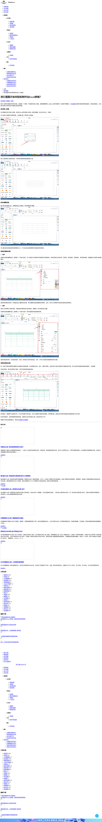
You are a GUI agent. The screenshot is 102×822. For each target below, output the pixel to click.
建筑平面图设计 (14, 35)
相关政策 (6, 658)
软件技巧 (6, 79)
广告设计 (12, 38)
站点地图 (6, 656)
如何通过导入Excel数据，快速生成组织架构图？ (13, 619)
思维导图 (6, 6)
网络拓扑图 (13, 48)
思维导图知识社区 (11, 73)
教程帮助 (6, 654)
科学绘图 (12, 65)
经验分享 (6, 603)
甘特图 (11, 55)
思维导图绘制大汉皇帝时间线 (8, 624)
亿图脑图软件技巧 (11, 82)
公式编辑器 (7, 578)
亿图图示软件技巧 (11, 80)
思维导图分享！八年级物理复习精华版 (11, 630)
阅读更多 (3, 455)
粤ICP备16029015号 (21, 664)
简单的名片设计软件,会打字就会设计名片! (12, 531)
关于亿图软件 (7, 661)
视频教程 (6, 607)
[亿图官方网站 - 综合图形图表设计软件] (8, 3)
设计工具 (6, 10)
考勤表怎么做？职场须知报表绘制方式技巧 (12, 447)
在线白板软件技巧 (11, 84)
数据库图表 (7, 591)
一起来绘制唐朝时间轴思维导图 (9, 636)
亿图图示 (8, 101)
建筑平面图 (7, 587)
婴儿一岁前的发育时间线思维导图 (10, 642)
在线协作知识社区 (11, 77)
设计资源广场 (10, 75)
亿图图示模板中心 (11, 71)
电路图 (11, 45)
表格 (12, 101)
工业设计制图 (7, 583)
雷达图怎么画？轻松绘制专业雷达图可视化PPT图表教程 (15, 476)
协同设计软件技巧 (11, 86)
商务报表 (12, 27)
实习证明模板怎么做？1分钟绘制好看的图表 (12, 562)
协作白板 (6, 12)
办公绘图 (6, 8)
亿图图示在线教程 (23, 420)
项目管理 (6, 610)
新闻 (5, 592)
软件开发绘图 (13, 58)
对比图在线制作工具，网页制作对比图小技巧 (12, 489)
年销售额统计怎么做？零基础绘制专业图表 (12, 518)
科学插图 (6, 598)
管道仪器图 (13, 47)
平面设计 (6, 585)
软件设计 (6, 608)
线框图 (11, 37)
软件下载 (6, 652)
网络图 (5, 605)
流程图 (11, 23)
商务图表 (3, 101)
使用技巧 (6, 575)
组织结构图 (13, 25)
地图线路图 (7, 582)
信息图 (11, 33)
